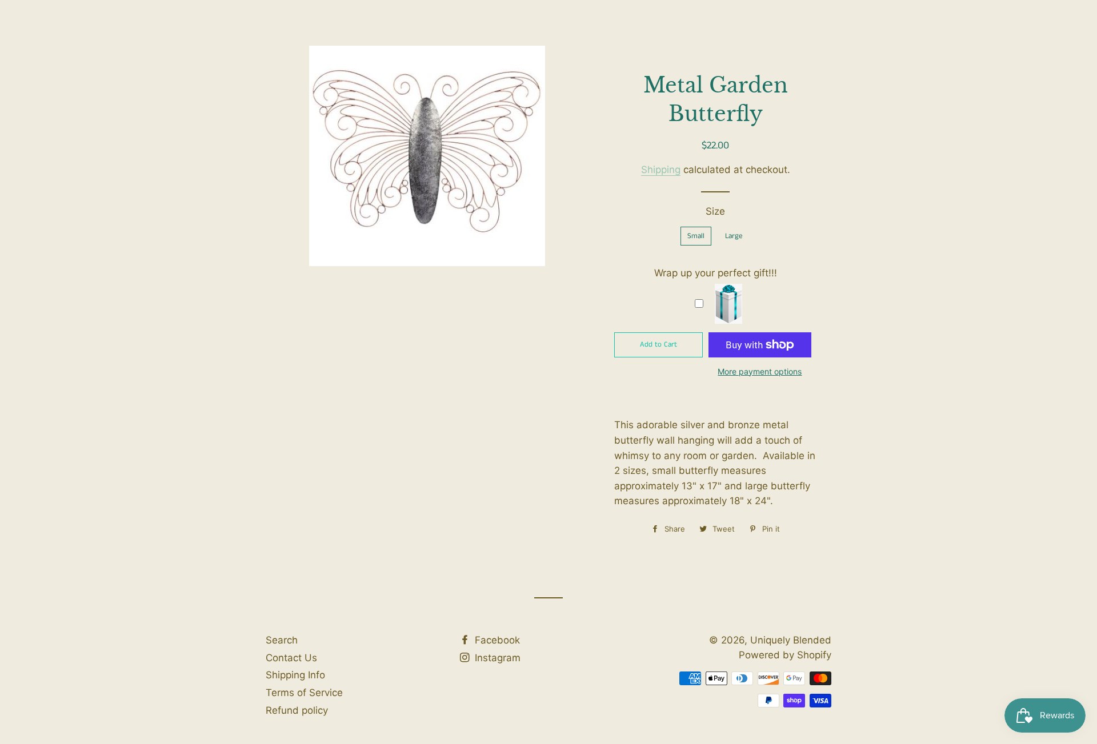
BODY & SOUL (588, 52)
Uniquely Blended (316, 52)
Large (734, 236)
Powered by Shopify (785, 655)
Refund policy (297, 710)
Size (715, 211)
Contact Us (291, 657)
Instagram (496, 657)
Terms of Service (304, 692)
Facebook (496, 640)
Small (695, 236)
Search (282, 640)
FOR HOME (516, 52)
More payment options (760, 371)
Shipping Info (295, 675)
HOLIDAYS (729, 52)
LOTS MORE (663, 52)
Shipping (660, 169)
